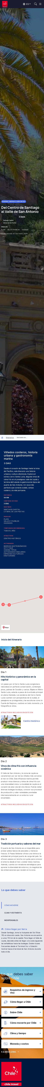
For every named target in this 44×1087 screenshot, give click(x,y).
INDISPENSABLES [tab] (11, 920)
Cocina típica (10, 550)
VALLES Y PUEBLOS (13, 230)
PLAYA (3, 230)
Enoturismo (9, 556)
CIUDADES (25, 230)
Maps (7, 627)
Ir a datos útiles (8, 1051)
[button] (41, 597)
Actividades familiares (14, 552)
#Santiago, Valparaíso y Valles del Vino (13, 201)
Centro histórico (12, 538)
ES (27, 4)
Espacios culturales (13, 554)
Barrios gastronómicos (15, 546)
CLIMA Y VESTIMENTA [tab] (13, 913)
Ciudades (8, 523)
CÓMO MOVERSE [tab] (11, 905)
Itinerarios (10, 437)
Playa (6, 519)
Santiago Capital (8, 220)
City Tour (8, 548)
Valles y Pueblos (11, 521)
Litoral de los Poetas (9, 223)
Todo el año (9, 531)
